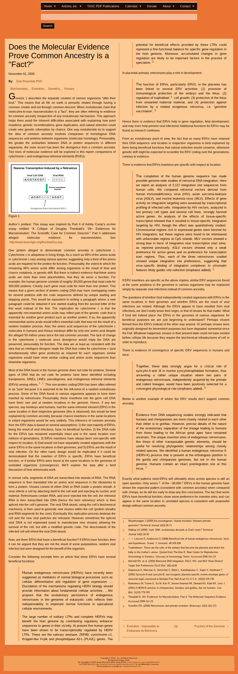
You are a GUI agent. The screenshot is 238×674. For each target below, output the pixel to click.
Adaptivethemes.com (132, 666)
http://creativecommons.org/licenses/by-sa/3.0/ (115, 664)
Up (176, 626)
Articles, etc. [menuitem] (68, 7)
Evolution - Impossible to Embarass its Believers (143, 628)
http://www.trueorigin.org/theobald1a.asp (35, 242)
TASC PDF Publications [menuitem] (103, 6)
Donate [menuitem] (152, 6)
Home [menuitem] (46, 7)
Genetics (54, 88)
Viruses (69, 88)
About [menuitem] (165, 7)
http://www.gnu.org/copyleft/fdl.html (143, 662)
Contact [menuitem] (183, 7)
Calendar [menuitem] (129, 7)
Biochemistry (19, 88)
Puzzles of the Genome (209, 626)
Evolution (38, 88)
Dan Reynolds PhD (29, 81)
